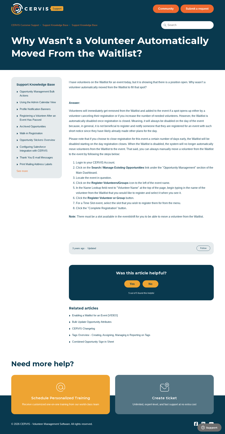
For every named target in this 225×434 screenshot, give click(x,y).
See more (22, 170)
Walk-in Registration (31, 133)
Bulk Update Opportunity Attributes (92, 321)
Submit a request (197, 8)
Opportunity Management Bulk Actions (37, 93)
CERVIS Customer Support (25, 25)
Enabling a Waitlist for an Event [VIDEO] (95, 315)
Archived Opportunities (33, 126)
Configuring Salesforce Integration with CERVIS (33, 148)
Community (166, 8)
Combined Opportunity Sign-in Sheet (93, 341)
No (150, 283)
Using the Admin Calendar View (38, 102)
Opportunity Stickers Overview (37, 139)
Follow (203, 248)
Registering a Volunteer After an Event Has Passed (38, 117)
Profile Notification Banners (35, 109)
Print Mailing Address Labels (36, 164)
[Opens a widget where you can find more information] (209, 427)
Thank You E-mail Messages (36, 157)
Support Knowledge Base (55, 25)
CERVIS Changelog (83, 328)
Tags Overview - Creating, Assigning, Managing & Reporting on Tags (111, 334)
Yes (132, 283)
